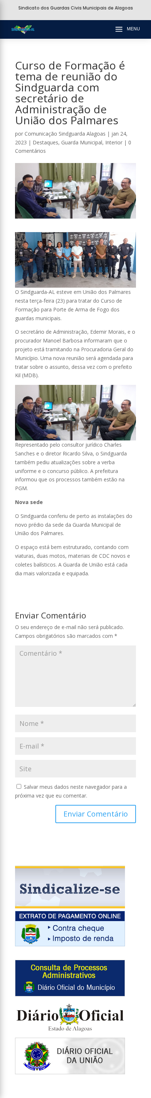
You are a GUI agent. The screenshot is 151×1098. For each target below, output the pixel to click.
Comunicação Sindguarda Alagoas (65, 133)
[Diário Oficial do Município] (70, 994)
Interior (113, 142)
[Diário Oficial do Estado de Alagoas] (70, 1033)
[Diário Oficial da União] (70, 1072)
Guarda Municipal (81, 142)
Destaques (45, 142)
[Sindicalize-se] (70, 906)
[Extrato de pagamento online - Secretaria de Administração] (70, 944)
